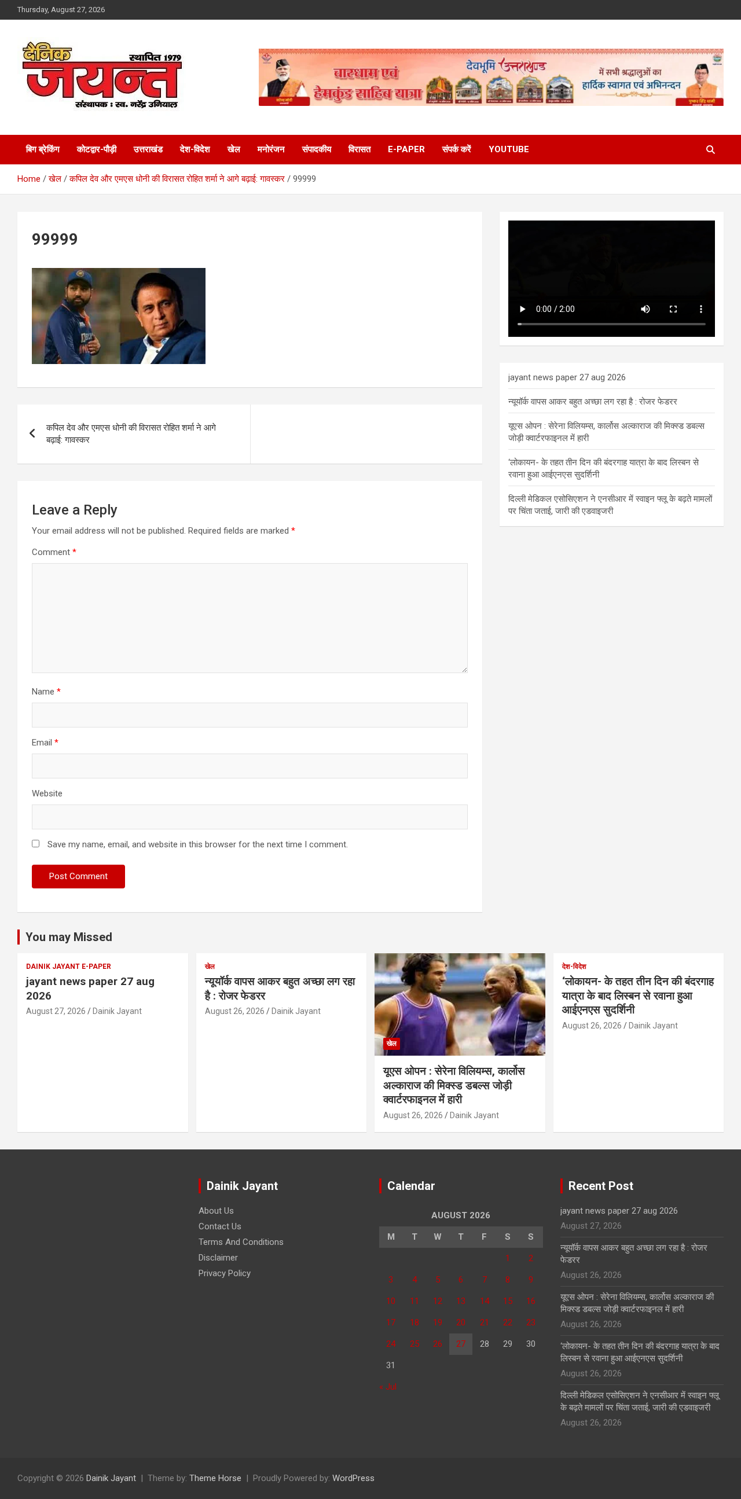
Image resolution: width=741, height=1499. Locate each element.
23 (530, 1322)
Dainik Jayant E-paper (68, 966)
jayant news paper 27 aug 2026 (567, 377)
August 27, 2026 (56, 1011)
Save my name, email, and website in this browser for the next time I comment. (197, 844)
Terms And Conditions (241, 1242)
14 (484, 1301)
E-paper (406, 149)
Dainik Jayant (117, 1011)
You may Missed (68, 937)
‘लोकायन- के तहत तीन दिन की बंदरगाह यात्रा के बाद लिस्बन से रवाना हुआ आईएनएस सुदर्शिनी (638, 995)
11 (414, 1301)
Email (45, 742)
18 (414, 1322)
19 (437, 1322)
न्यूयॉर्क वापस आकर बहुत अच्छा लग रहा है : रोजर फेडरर (592, 401)
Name (46, 691)
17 (390, 1322)
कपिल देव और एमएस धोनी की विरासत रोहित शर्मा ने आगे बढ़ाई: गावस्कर (131, 433)
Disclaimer (218, 1257)
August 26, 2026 (235, 1011)
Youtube (509, 149)
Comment (54, 552)
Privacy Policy (225, 1273)
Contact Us (220, 1226)
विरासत (359, 149)
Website (47, 793)
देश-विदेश (195, 149)
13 (460, 1301)
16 (530, 1301)
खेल (234, 149)
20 (460, 1322)
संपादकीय (316, 149)
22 (507, 1322)
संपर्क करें (456, 149)
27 (460, 1344)
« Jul (388, 1387)
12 (437, 1301)
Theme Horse (215, 1478)
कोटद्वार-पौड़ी (96, 149)
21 (484, 1322)
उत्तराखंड (148, 149)
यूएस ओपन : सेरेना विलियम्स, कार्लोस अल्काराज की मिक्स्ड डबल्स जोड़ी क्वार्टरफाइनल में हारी (454, 1085)
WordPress (353, 1478)
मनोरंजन (271, 149)
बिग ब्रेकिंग (43, 149)
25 (414, 1344)
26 (437, 1344)
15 (507, 1301)
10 (390, 1301)
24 (390, 1344)
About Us (216, 1211)
